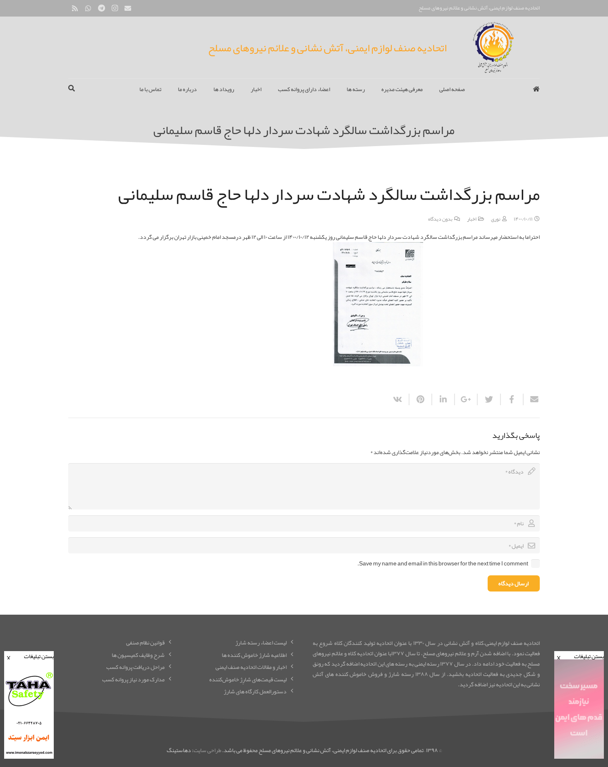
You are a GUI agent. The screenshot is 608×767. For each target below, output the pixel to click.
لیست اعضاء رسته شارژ (261, 642)
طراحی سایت (207, 750)
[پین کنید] (420, 399)
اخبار (471, 219)
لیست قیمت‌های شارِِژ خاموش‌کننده (248, 679)
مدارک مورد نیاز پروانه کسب (133, 679)
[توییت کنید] (488, 399)
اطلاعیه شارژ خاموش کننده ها (254, 655)
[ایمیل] (127, 8)
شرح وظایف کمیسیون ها (138, 655)
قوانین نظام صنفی (145, 642)
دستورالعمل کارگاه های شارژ (255, 691)
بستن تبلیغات (580, 655)
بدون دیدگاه (440, 219)
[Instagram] (114, 8)
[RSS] (74, 8)
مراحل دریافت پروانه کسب (135, 667)
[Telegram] (101, 8)
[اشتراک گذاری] (511, 399)
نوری (495, 219)
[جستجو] (71, 89)
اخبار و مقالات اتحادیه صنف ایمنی (251, 667)
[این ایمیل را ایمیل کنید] (531, 399)
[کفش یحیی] (579, 756)
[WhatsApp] (88, 8)
